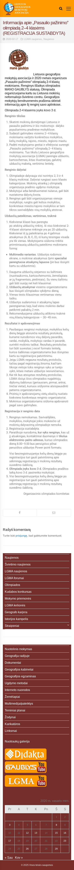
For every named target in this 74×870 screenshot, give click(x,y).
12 (27, 833)
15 (56, 833)
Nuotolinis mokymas (18, 649)
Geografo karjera (16, 612)
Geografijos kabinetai (19, 669)
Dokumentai (13, 662)
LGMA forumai (14, 578)
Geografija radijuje (17, 655)
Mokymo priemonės (18, 598)
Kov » (19, 857)
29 (56, 848)
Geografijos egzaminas (20, 676)
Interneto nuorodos (17, 690)
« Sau (9, 857)
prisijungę (21, 535)
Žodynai (10, 717)
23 (65, 841)
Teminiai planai (15, 710)
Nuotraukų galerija (17, 741)
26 (27, 848)
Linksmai (11, 730)
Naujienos (48, 39)
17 (9, 841)
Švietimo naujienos (18, 564)
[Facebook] (19, 512)
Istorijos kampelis (16, 619)
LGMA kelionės (15, 605)
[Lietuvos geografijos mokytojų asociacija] (17, 8)
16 (65, 833)
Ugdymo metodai (16, 683)
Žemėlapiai (12, 696)
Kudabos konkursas (18, 591)
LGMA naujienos (33, 39)
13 (36, 833)
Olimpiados (12, 584)
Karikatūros (12, 724)
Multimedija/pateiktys (19, 703)
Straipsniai (12, 625)
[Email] (53, 512)
